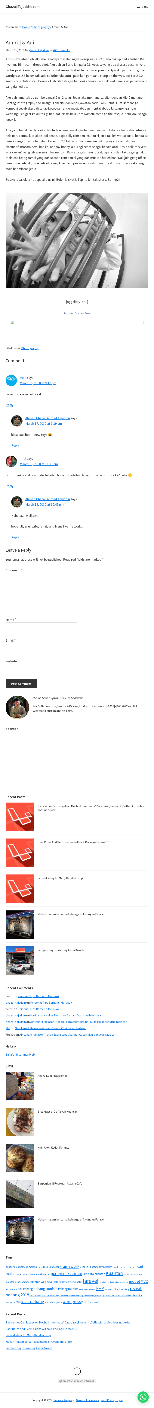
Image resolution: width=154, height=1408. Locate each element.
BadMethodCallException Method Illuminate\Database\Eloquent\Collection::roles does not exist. (91, 808)
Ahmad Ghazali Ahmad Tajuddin (47, 418)
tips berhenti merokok (118, 1295)
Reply (9, 405)
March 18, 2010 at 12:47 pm (44, 504)
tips (103, 1295)
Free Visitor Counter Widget (78, 1381)
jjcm (55, 1273)
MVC (144, 1281)
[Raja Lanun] (77, 323)
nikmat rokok (11, 1289)
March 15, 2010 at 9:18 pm (38, 383)
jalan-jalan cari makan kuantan (33, 1274)
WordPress (107, 1400)
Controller (53, 1266)
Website (11, 661)
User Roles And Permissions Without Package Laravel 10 (73, 842)
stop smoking (48, 1295)
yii (82, 1302)
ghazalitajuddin (16, 1002)
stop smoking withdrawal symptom (86, 1295)
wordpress (72, 1301)
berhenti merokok (28, 1266)
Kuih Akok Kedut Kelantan (54, 1147)
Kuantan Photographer (132, 1274)
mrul (23, 458)
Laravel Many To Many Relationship (60, 878)
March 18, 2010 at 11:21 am (39, 464)
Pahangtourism (68, 1289)
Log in (119, 1400)
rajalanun (108, 1289)
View (134, 1295)
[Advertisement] (77, 761)
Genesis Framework (87, 1400)
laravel (90, 1280)
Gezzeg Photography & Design (96, 1266)
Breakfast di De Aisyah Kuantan (58, 1111)
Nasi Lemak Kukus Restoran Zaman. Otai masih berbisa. (65, 1015)
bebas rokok (12, 1266)
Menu (144, 6)
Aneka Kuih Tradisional (52, 1075)
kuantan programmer (17, 1282)
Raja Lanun (68, 313)
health (116, 1266)
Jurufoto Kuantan (94, 1274)
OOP (20, 1289)
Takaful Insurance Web (20, 1054)
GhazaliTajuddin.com (23, 6)
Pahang (28, 1289)
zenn (23, 377)
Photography (29, 348)
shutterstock (35, 1295)
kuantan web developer (45, 1282)
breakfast (43, 1266)
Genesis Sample (63, 1400)
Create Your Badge (82, 313)
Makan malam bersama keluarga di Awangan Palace (71, 914)
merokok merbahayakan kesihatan (113, 1282)
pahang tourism (45, 1288)
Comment (14, 570)
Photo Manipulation (87, 1289)
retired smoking (121, 1289)
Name (11, 619)
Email (11, 640)
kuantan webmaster (71, 1282)
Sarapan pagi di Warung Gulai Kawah (61, 950)
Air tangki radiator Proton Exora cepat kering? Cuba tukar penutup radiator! (78, 1022)
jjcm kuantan (70, 1273)
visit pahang (32, 1301)
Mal (8, 1028)
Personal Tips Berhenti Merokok (38, 996)
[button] (143, 1397)
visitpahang (51, 1302)
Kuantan (114, 1273)
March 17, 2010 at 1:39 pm (43, 423)
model (134, 1281)
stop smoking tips (63, 1295)
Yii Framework (92, 1302)
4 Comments (61, 50)
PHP (100, 1288)
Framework (69, 1266)
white (59, 1302)
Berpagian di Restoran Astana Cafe (60, 1183)
